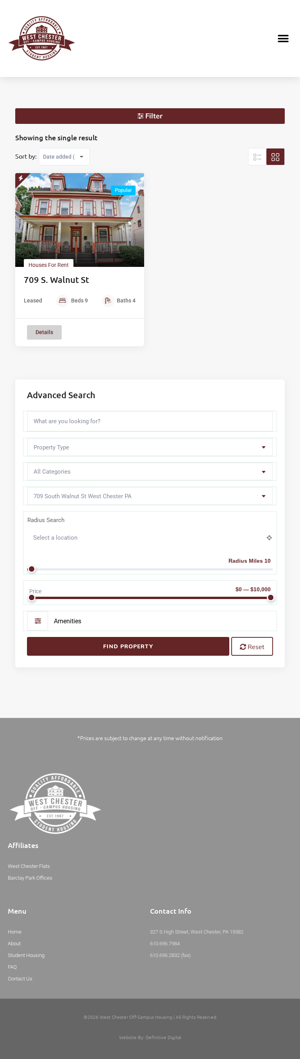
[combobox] (150, 447)
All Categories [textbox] (52, 471)
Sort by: (26, 156)
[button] (283, 38)
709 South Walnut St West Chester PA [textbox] (83, 496)
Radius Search (45, 520)
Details (44, 332)
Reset (255, 647)
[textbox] (150, 447)
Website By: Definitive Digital (150, 1037)
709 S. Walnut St (56, 279)
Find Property (128, 646)
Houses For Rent (49, 265)
